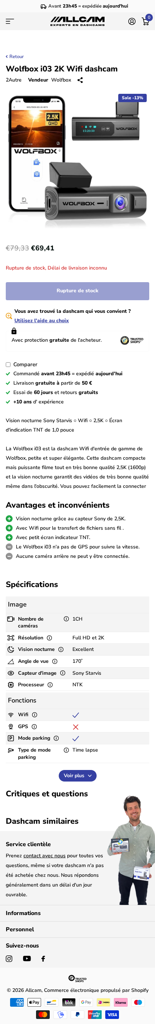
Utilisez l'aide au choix (41, 320)
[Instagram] (9, 958)
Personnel (20, 929)
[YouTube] (27, 958)
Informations (23, 913)
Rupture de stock (77, 290)
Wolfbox (61, 79)
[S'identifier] (132, 21)
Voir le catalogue (10, 21)
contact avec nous (44, 855)
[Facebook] (43, 959)
